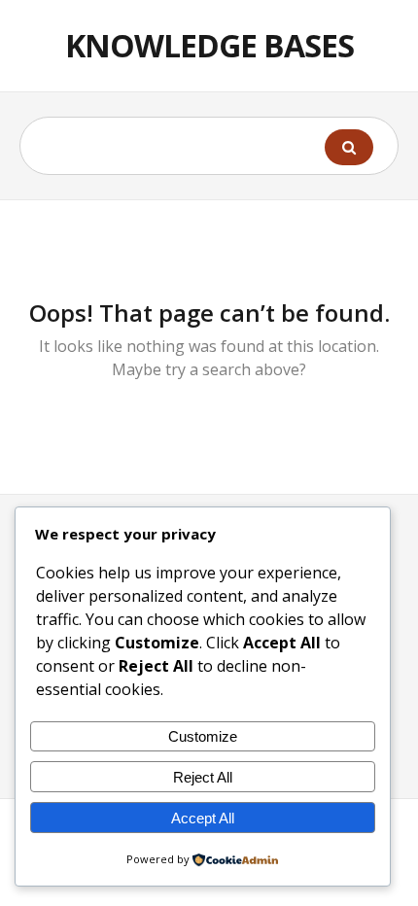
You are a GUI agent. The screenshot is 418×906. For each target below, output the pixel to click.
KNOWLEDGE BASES (209, 45)
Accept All (202, 818)
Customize (202, 736)
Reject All (202, 777)
